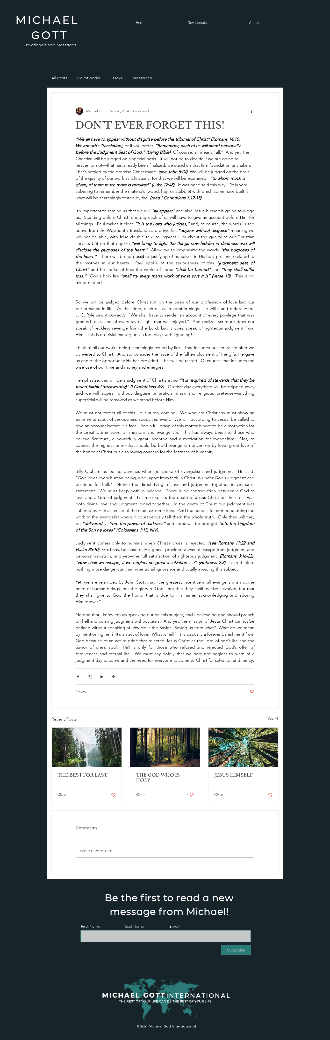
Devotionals (88, 78)
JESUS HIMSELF (233, 775)
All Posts (59, 78)
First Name (90, 926)
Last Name (134, 926)
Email (174, 926)
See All (273, 718)
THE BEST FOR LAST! (83, 775)
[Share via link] (113, 676)
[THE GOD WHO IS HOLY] (165, 747)
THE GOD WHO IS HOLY (158, 777)
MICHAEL (49, 19)
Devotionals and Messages (50, 45)
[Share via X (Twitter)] (89, 676)
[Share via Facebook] (78, 676)
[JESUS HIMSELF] (243, 747)
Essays (116, 78)
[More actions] (251, 111)
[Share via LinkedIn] (101, 676)
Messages (142, 78)
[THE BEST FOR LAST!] (87, 747)
